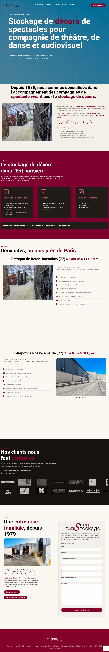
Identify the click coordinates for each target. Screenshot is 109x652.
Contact (71, 4)
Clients (64, 4)
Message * (64, 583)
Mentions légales (53, 646)
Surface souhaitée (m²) (69, 577)
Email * (63, 571)
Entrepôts (57, 4)
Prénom (64, 552)
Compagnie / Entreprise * (70, 559)
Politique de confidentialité (68, 646)
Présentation (39, 4)
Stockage (48, 4)
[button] (5, 282)
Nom (62, 546)
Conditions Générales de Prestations (36, 646)
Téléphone (65, 565)
